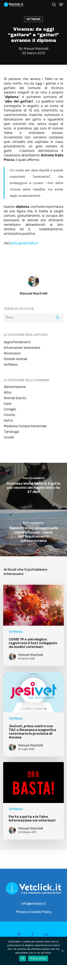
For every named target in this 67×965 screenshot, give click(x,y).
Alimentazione (15, 387)
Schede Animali (15, 359)
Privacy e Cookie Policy (33, 912)
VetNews (33, 19)
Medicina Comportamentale (25, 426)
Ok (22, 958)
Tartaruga (11, 432)
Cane (8, 404)
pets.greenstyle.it (24, 243)
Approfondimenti (17, 342)
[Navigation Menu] (61, 4)
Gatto (8, 420)
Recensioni (12, 353)
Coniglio (10, 409)
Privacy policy (38, 958)
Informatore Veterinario (22, 348)
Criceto (9, 415)
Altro (7, 392)
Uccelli (9, 437)
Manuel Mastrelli (36, 49)
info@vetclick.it (33, 904)
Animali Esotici (15, 398)
